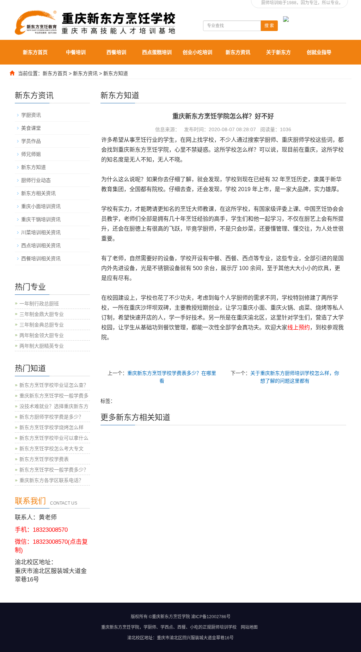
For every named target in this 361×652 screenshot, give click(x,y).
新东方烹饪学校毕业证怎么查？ (53, 385)
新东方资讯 (238, 52)
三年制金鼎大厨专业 (41, 314)
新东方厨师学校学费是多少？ (51, 417)
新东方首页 (35, 52)
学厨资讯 (31, 115)
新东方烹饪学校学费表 (44, 459)
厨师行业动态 (36, 180)
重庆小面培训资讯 (41, 206)
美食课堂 (31, 128)
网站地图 (249, 627)
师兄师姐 (31, 154)
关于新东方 (278, 52)
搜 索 (269, 25)
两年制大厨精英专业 (41, 346)
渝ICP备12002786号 (211, 616)
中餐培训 (76, 52)
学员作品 (31, 141)
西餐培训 (116, 52)
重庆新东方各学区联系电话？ (51, 480)
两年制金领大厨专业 (41, 335)
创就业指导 (319, 52)
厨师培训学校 (224, 627)
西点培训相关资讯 (41, 245)
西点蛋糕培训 (157, 52)
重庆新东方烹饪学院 (120, 627)
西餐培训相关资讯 (41, 258)
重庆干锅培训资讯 (41, 219)
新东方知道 (115, 73)
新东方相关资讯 (38, 193)
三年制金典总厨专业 (41, 325)
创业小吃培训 (197, 52)
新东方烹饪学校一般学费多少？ (53, 470)
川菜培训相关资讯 (41, 232)
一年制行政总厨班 (39, 303)
